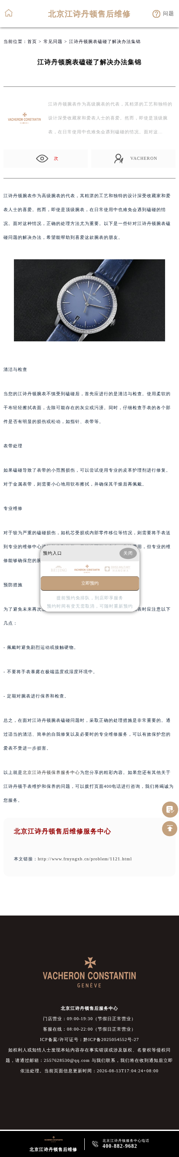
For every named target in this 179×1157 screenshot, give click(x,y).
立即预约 (90, 583)
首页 (32, 41)
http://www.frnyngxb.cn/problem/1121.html (85, 858)
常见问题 (53, 41)
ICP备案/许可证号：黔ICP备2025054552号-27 (89, 1039)
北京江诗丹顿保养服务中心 (51, 772)
